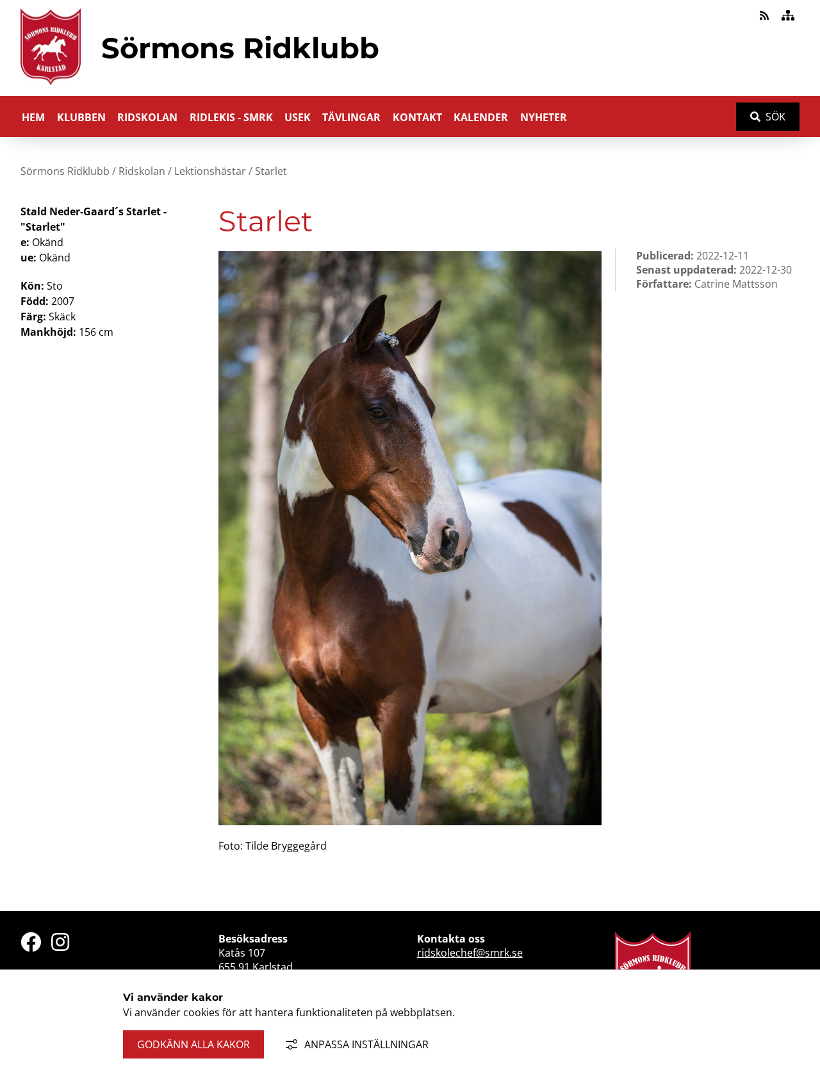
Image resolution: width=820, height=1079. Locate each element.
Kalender (481, 117)
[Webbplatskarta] (788, 15)
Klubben (81, 117)
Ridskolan (147, 117)
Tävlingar (351, 117)
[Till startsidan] (50, 88)
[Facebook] (30, 942)
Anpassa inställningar (366, 1044)
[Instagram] (60, 942)
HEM (33, 117)
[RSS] (765, 15)
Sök (775, 117)
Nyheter (543, 117)
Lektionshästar (210, 171)
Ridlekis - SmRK (231, 117)
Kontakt (417, 117)
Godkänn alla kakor (193, 1044)
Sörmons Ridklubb (65, 171)
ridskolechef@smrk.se (470, 953)
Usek (297, 117)
